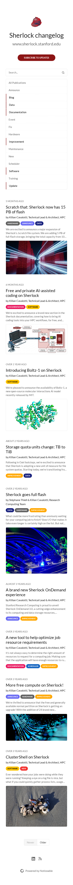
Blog (11, 97)
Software (14, 171)
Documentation (17, 112)
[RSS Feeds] (40, 858)
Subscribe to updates (36, 57)
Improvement (16, 141)
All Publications (17, 82)
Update (13, 185)
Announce (14, 90)
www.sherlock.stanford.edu (36, 43)
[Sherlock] (36, 22)
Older (43, 842)
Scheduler (14, 163)
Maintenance (16, 148)
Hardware (14, 134)
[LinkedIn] (35, 858)
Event (12, 119)
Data (12, 104)
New (11, 156)
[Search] (63, 72)
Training (13, 178)
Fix (10, 126)
